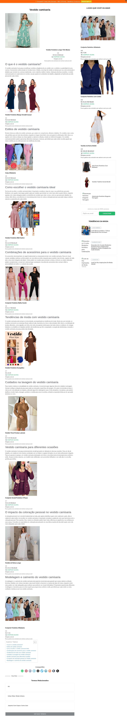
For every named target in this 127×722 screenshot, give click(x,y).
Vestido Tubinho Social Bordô (101, 182)
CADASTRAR (107, 213)
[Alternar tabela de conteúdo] (34, 642)
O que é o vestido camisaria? (15, 644)
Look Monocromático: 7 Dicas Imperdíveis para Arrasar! (100, 231)
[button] (22, 671)
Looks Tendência (96, 227)
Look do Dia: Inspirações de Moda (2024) (102, 263)
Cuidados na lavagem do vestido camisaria (18, 654)
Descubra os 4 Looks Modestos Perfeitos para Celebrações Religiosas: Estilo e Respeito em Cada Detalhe (101, 247)
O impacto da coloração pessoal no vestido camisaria (21, 658)
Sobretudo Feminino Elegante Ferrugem (101, 197)
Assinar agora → (86, 1)
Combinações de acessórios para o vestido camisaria (21, 650)
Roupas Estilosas (96, 242)
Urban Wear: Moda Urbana (16, 696)
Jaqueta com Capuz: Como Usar (18, 705)
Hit (9, 686)
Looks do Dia (95, 259)
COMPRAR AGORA (59, 57)
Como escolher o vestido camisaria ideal (18, 648)
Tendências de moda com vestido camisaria (19, 652)
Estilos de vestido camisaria (14, 646)
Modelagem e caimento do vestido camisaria (19, 660)
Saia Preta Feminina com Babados (100, 166)
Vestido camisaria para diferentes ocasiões (18, 656)
